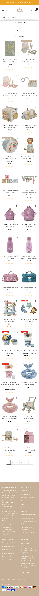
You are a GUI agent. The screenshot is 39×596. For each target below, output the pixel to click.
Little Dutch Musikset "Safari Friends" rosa (10, 94)
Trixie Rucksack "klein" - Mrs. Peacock (10, 225)
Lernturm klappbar (8, 546)
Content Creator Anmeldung (26, 528)
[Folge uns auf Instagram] (28, 572)
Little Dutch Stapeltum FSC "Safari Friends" (29, 158)
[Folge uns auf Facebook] (23, 572)
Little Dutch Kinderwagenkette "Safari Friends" (29, 193)
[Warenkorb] (36, 10)
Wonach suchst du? (11, 17)
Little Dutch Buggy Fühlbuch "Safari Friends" (29, 94)
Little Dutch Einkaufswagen (29, 417)
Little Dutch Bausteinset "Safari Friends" (10, 192)
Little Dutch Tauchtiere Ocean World (29, 320)
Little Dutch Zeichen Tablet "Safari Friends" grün (10, 62)
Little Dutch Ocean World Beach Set (10, 352)
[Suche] (7, 10)
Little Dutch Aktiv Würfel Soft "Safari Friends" (10, 126)
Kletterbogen (6, 550)
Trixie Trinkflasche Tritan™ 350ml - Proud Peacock (29, 257)
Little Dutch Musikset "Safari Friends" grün (29, 61)
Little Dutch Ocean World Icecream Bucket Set (28, 352)
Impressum (25, 511)
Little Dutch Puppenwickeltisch (29, 449)
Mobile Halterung (8, 553)
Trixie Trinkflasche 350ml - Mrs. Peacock (10, 257)
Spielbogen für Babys (9, 543)
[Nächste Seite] (30, 462)
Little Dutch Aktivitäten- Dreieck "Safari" (29, 126)
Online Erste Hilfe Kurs (28, 533)
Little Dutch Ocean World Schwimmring (28, 384)
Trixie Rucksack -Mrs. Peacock (29, 225)
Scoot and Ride (7, 560)
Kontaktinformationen (28, 514)
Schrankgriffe (6, 556)
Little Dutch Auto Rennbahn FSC (10, 320)
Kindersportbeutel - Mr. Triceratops (29, 289)
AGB (22, 504)
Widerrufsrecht (26, 501)
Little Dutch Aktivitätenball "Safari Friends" (10, 159)
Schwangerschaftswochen (28, 523)
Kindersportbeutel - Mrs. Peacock (10, 289)
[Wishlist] (32, 10)
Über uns (24, 491)
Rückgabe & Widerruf (28, 497)
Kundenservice (26, 494)
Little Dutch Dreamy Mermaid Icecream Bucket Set (10, 385)
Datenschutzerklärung (28, 518)
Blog (23, 508)
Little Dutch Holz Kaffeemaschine (10, 449)
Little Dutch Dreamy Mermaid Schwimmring (10, 417)
